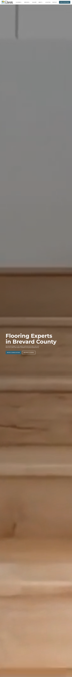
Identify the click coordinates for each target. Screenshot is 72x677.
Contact (54, 2)
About (40, 2)
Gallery (34, 2)
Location (47, 2)
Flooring (18, 2)
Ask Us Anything (64, 2)
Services (26, 2)
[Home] (7, 2)
